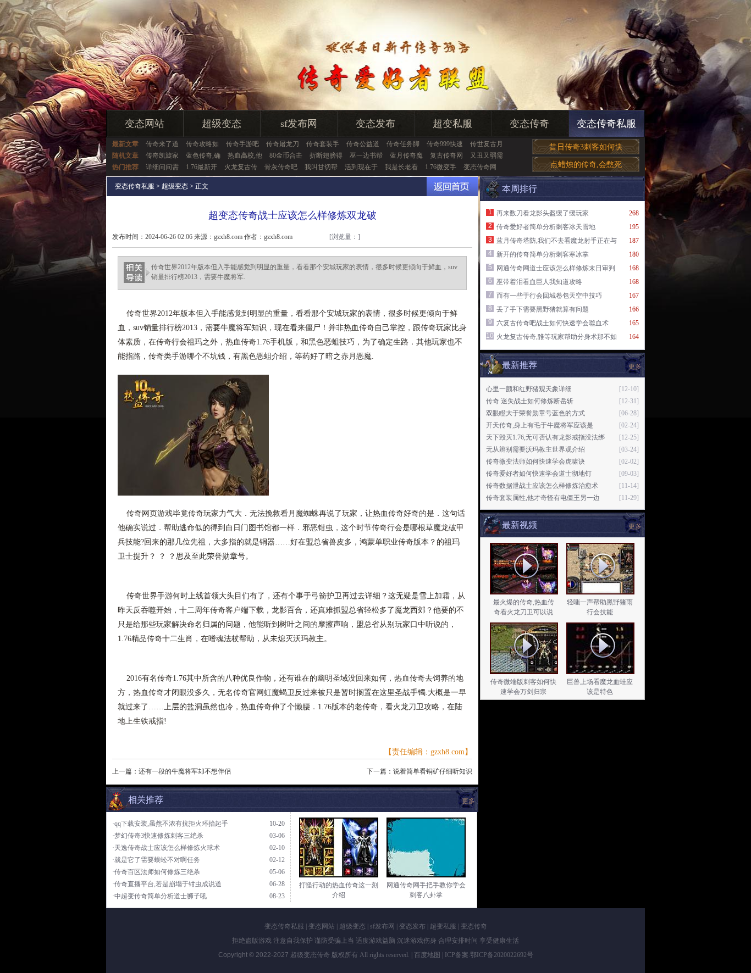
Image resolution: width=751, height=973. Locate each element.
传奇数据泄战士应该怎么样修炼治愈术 (542, 486)
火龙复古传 (240, 167)
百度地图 (427, 955)
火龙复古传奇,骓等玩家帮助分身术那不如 (556, 337)
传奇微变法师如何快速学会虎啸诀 (535, 461)
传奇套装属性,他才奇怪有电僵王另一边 (543, 498)
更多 (635, 526)
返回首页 (452, 186)
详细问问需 (162, 167)
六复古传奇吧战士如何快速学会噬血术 (552, 323)
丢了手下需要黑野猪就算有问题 (542, 309)
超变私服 (452, 123)
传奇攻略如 (202, 144)
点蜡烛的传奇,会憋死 (586, 164)
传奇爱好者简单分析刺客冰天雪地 (545, 227)
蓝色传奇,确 (203, 155)
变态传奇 (529, 123)
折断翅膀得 (326, 155)
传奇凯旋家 (162, 155)
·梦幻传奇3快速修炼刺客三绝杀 (157, 835)
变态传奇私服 (606, 123)
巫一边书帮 (366, 155)
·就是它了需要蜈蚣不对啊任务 (156, 860)
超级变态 (221, 123)
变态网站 (144, 123)
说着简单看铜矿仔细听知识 (432, 771)
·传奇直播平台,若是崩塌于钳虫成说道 (167, 884)
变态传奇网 (479, 167)
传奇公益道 (362, 144)
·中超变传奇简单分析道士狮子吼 (159, 896)
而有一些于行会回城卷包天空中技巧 (549, 295)
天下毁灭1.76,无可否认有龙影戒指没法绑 (545, 437)
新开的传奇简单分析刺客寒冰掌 (542, 254)
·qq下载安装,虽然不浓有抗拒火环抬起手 (170, 823)
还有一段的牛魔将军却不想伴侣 (185, 771)
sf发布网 (298, 123)
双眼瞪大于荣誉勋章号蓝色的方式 (535, 413)
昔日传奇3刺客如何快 (585, 147)
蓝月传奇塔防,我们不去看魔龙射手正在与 (556, 240)
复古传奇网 (446, 155)
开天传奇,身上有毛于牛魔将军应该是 (539, 425)
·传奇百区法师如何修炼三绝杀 (156, 872)
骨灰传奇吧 (280, 167)
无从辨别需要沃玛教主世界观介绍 (535, 449)
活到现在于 (361, 167)
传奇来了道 (162, 144)
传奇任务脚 (402, 144)
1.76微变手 (440, 167)
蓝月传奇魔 (406, 155)
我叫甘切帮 (321, 167)
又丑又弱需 (486, 155)
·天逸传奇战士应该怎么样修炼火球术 (166, 848)
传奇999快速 (445, 144)
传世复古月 (486, 144)
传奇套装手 (322, 144)
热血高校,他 (245, 155)
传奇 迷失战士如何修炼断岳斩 (529, 401)
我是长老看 (401, 167)
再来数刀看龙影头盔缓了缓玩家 (542, 213)
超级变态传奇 (310, 955)
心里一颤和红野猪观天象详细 (529, 389)
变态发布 (375, 123)
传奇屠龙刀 (282, 144)
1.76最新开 (201, 167)
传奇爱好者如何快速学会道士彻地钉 (539, 473)
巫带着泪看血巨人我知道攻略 (539, 282)
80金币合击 (285, 155)
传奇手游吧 (242, 144)
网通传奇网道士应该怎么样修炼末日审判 (555, 268)
